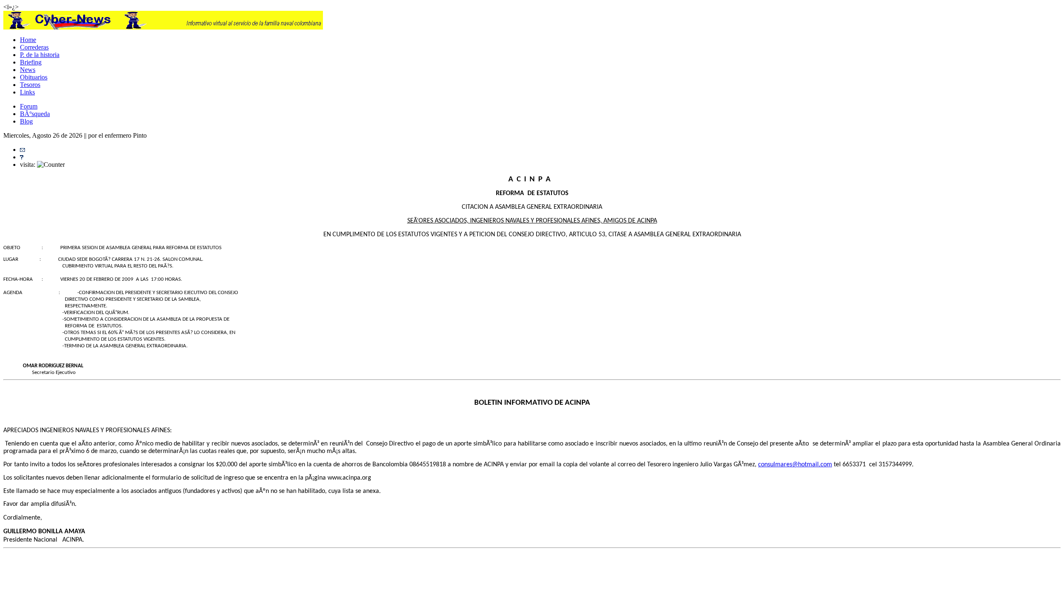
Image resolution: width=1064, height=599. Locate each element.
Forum (28, 106)
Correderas (34, 47)
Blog (26, 121)
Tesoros (30, 84)
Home (28, 39)
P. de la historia (39, 54)
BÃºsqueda (35, 113)
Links (27, 92)
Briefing (31, 62)
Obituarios (33, 77)
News (27, 69)
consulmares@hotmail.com (795, 464)
